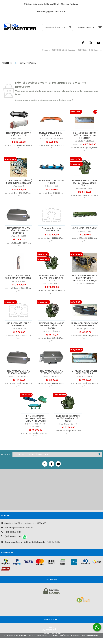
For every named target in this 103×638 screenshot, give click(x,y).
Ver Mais (84, 274)
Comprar (18, 131)
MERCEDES (7, 63)
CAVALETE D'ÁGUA (28, 63)
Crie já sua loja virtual (51, 633)
